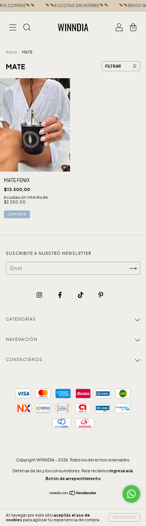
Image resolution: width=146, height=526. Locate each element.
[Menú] (13, 28)
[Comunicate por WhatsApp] (131, 494)
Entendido (124, 517)
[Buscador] (27, 28)
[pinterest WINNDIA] (101, 295)
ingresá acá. (121, 470)
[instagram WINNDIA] (39, 295)
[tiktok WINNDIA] (81, 295)
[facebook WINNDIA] (60, 295)
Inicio (11, 52)
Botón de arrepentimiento (73, 478)
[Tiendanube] (73, 494)
